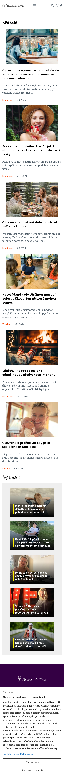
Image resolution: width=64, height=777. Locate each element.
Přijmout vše (32, 761)
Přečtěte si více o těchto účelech (18, 754)
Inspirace (7, 100)
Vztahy (6, 324)
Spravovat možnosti (32, 770)
